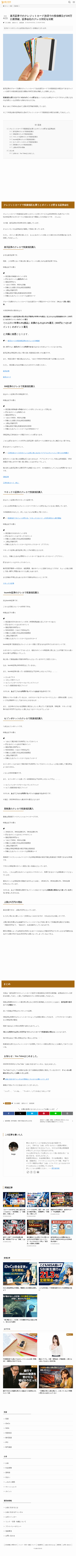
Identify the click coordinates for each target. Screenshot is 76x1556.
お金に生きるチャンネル (14, 1512)
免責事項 (8, 1531)
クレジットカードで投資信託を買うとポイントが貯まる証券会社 (32, 129)
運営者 (59, 1545)
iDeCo (7, 1423)
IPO (6, 1442)
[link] (28, 1172)
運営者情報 (55, 1168)
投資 (7, 1419)
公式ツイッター (11, 1517)
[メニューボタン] (74, 2)
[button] (8, 1113)
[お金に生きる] (6, 2)
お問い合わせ (10, 1536)
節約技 (7, 1472)
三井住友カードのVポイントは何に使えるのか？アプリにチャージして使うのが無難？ (38, 453)
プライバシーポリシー (13, 1526)
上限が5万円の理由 (19, 147)
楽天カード (15, 22)
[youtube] (38, 1172)
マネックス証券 (8, 583)
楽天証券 (21, 22)
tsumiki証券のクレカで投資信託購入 (24, 139)
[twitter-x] (34, 1172)
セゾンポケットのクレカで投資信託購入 (25, 142)
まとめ (11, 150)
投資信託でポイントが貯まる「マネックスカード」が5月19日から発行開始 (34, 518)
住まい (7, 1477)
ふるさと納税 (10, 1482)
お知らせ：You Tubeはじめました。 (24, 153)
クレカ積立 (8, 22)
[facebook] (31, 1172)
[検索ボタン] (69, 2)
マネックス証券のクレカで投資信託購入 (25, 137)
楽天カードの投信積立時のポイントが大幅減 (23, 341)
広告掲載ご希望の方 (11, 1545)
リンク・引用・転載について (15, 1521)
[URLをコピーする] (67, 1113)
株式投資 (8, 1437)
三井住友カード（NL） (11, 483)
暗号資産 (8, 1447)
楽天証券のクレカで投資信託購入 (23, 131)
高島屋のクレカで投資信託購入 (22, 145)
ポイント (8, 1491)
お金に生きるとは (11, 1507)
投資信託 (8, 1103)
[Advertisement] (38, 179)
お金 (7, 1463)
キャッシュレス (11, 1487)
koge (13, 1154)
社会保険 (8, 1468)
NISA (7, 1428)
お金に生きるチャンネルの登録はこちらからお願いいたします (27, 1079)
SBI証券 (6, 477)
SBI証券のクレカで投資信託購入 (23, 134)
